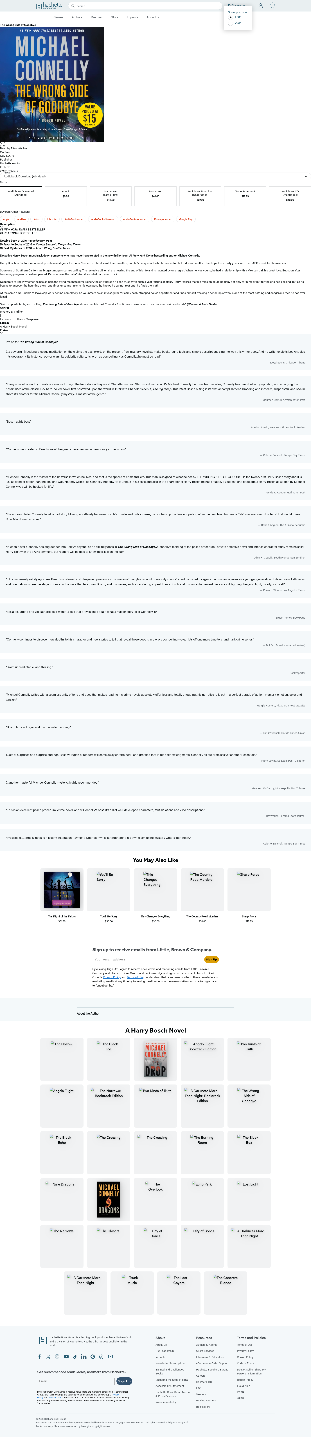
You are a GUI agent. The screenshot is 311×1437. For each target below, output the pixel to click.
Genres (58, 17)
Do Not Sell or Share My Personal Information (251, 1371)
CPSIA (241, 1392)
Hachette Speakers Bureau (212, 1369)
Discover (97, 17)
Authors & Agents (206, 1344)
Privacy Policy (245, 1351)
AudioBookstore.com (134, 219)
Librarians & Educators (210, 1357)
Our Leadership (165, 1351)
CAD (238, 23)
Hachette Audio (10, 163)
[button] (155, 144)
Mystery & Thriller (11, 311)
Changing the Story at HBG (172, 1379)
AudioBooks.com (73, 219)
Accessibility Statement (170, 1386)
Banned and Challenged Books (170, 1371)
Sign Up (211, 959)
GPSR (240, 1398)
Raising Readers (206, 1400)
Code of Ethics (245, 1363)
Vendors (201, 1394)
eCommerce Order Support (212, 1363)
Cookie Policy (245, 1357)
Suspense (32, 319)
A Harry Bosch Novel (13, 326)
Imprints (132, 17)
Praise (4, 330)
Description (7, 224)
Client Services (205, 1351)
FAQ (198, 1388)
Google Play (186, 219)
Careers (200, 1375)
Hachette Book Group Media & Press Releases (173, 1394)
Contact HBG (204, 1382)
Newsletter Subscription (170, 1363)
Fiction (4, 319)
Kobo (36, 219)
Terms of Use (245, 1344)
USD (238, 17)
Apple (6, 219)
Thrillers (17, 319)
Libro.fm (52, 219)
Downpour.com (162, 219)
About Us (153, 17)
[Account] (261, 6)
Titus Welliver (19, 148)
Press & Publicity (166, 1402)
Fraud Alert (243, 1386)
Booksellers (203, 1406)
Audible (21, 219)
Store (114, 17)
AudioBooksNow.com (103, 219)
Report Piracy (245, 1379)
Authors (77, 17)
